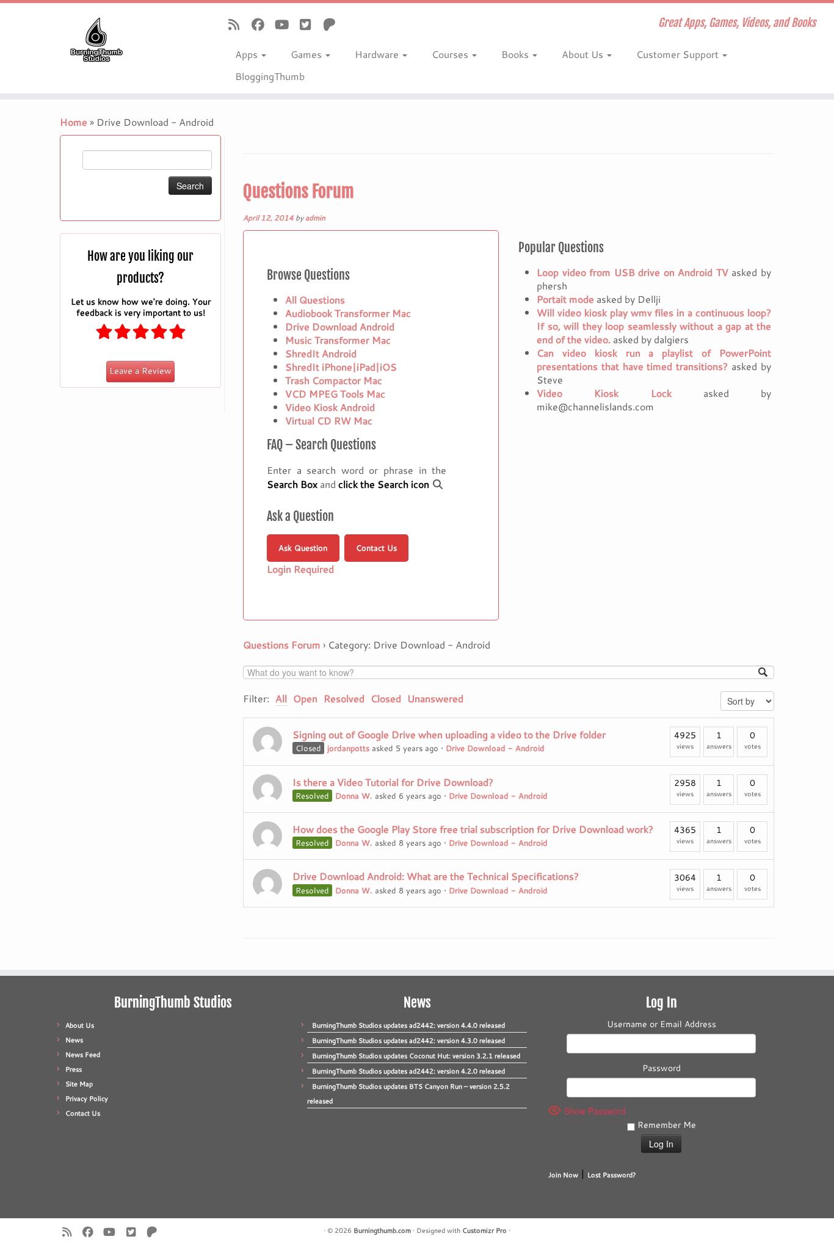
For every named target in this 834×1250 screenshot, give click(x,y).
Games (307, 54)
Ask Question (302, 547)
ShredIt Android (321, 353)
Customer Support (678, 54)
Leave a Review (140, 371)
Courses (451, 54)
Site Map (79, 1084)
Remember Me (665, 1125)
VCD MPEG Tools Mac (335, 394)
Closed (386, 698)
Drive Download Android (339, 326)
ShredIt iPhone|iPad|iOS (341, 367)
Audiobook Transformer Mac (348, 313)
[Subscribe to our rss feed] (238, 24)
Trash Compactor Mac (333, 380)
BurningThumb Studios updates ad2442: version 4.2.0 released (408, 1071)
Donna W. (353, 795)
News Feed (82, 1054)
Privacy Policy (86, 1098)
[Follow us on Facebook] (262, 24)
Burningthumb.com (382, 1230)
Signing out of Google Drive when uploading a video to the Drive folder (449, 734)
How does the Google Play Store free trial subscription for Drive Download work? (472, 829)
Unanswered (435, 698)
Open (305, 698)
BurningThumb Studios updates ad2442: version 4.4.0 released (408, 1025)
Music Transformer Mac (338, 340)
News (74, 1040)
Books (516, 54)
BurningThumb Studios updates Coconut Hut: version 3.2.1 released (416, 1056)
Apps (247, 54)
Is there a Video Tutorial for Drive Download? (392, 782)
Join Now (563, 1175)
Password (661, 1068)
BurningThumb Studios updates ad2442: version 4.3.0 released (408, 1040)
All (281, 698)
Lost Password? (611, 1175)
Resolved (344, 698)
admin (315, 218)
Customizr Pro (484, 1230)
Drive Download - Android (495, 748)
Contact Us (376, 547)
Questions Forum (298, 191)
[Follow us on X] (309, 24)
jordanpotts (348, 748)
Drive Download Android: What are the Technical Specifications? (435, 876)
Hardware (378, 54)
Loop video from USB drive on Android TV (632, 272)
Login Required (300, 569)
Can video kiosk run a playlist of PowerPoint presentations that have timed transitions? (654, 359)
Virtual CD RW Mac (328, 420)
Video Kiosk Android (330, 407)
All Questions (315, 300)
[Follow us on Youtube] (285, 24)
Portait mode (565, 299)
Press (73, 1069)
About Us (584, 54)
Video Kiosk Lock (604, 393)
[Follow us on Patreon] (333, 24)
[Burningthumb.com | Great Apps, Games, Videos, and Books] (96, 39)
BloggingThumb (270, 76)
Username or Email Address (661, 1024)
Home (73, 122)
